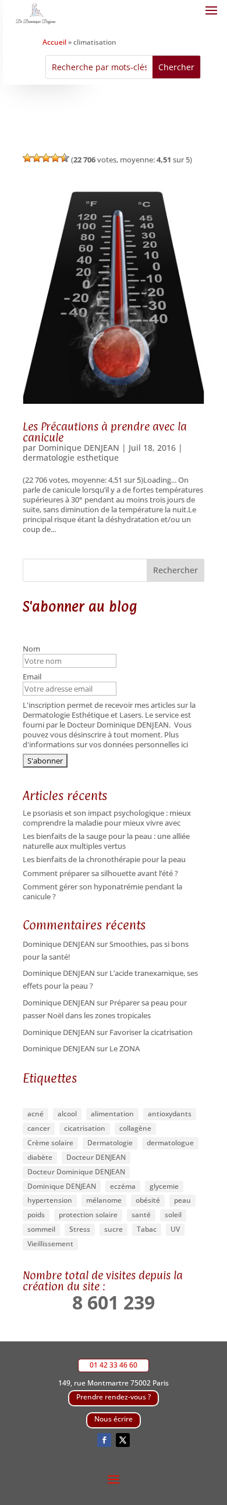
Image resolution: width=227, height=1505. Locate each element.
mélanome (104, 1200)
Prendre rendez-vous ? (113, 1397)
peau (182, 1200)
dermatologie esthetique (71, 457)
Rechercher (175, 570)
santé (141, 1215)
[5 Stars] (64, 157)
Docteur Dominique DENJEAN (76, 1172)
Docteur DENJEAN (96, 1157)
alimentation (112, 1114)
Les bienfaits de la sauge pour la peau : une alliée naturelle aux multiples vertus (106, 841)
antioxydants (169, 1114)
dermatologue (170, 1143)
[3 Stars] (46, 157)
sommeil (41, 1229)
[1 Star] (27, 157)
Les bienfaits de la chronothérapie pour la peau (104, 859)
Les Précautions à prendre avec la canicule (105, 432)
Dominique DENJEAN (78, 447)
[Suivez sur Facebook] (104, 1440)
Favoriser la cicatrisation (151, 1032)
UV (175, 1229)
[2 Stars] (36, 157)
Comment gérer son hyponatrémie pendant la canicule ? (102, 891)
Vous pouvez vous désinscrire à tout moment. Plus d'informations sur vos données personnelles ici (107, 734)
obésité (148, 1200)
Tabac (147, 1229)
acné (35, 1114)
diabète (39, 1157)
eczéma (123, 1186)
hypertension (49, 1200)
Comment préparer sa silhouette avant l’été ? (100, 873)
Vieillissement (50, 1244)
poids (36, 1215)
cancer (38, 1128)
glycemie (164, 1186)
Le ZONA (124, 1048)
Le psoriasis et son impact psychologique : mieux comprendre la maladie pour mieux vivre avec (107, 818)
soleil (173, 1215)
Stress (79, 1229)
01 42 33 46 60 (113, 1365)
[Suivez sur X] (123, 1440)
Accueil (54, 42)
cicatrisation (84, 1128)
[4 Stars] (55, 157)
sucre (113, 1229)
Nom (32, 649)
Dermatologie (110, 1143)
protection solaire (88, 1215)
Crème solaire (50, 1143)
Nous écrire (113, 1419)
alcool (67, 1114)
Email (33, 677)
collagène (135, 1128)
